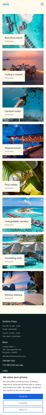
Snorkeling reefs (13, 258)
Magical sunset (13, 148)
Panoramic (9, 41)
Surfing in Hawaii (13, 74)
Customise (23, 403)
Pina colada (11, 184)
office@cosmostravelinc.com (14, 356)
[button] (42, 3)
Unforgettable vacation (17, 221)
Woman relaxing (13, 295)
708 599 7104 (8, 361)
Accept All (23, 396)
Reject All (23, 410)
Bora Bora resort (13, 37)
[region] (23, 394)
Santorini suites (13, 111)
